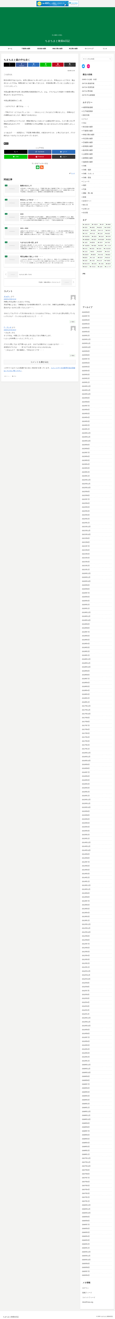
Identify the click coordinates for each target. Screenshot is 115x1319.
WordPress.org (87, 1302)
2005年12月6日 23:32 (10, 299)
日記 (7, 143)
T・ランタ (7, 327)
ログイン (85, 1288)
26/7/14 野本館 (87, 91)
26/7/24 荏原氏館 (88, 87)
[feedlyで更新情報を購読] (37, 167)
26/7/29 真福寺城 (88, 83)
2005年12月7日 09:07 (10, 330)
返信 (73, 321)
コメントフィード (88, 1297)
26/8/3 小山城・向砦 (89, 79)
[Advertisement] (57, 19)
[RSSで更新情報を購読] (42, 167)
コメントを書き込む (40, 362)
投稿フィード (87, 1293)
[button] (70, 65)
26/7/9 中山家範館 (88, 95)
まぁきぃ (7, 296)
